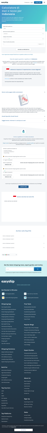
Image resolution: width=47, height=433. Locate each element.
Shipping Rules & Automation (8, 314)
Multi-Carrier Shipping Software (8, 309)
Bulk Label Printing (5, 324)
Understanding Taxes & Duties (31, 358)
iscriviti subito (30, 143)
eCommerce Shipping (6, 370)
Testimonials (27, 386)
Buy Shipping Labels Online (7, 321)
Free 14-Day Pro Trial (28, 401)
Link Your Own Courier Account (8, 331)
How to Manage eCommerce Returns (32, 365)
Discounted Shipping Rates (7, 319)
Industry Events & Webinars (30, 370)
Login (31, 2)
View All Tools (27, 319)
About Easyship (27, 381)
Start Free (38, 2)
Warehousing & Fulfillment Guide (31, 367)
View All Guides (27, 372)
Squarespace (4, 421)
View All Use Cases (5, 382)
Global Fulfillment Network (7, 352)
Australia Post (4, 403)
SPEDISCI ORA (8, 164)
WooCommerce (4, 418)
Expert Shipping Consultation (8, 361)
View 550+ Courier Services (7, 408)
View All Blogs (27, 344)
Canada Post (4, 400)
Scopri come (6, 143)
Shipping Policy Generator (30, 314)
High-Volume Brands (6, 372)
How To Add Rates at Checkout (31, 363)
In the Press (26, 388)
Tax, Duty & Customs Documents (8, 328)
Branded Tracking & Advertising (8, 333)
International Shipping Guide (30, 355)
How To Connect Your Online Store (31, 360)
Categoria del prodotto (7, 36)
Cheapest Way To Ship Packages (31, 327)
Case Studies (27, 383)
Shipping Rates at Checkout (7, 316)
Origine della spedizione (7, 26)
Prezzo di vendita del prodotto (9, 41)
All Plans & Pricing (28, 404)
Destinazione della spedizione (9, 31)
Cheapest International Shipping (31, 330)
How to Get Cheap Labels (29, 335)
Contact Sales (27, 415)
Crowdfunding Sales (28, 420)
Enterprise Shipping (6, 375)
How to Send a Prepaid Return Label (32, 332)
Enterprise (27, 2)
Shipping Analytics (5, 338)
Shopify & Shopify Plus (6, 416)
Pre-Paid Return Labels (6, 336)
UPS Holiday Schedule (29, 339)
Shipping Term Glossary (29, 316)
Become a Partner (28, 406)
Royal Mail (3, 405)
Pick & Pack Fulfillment (6, 354)
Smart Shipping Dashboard (7, 311)
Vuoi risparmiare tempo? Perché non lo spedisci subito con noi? (16, 54)
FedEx (2, 395)
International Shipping (6, 326)
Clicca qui (7, 78)
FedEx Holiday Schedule (29, 342)
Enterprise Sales (27, 417)
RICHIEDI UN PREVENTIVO (23, 49)
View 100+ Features (5, 343)
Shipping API (4, 341)
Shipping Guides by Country (30, 353)
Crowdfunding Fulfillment (7, 359)
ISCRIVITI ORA (23, 186)
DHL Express (4, 398)
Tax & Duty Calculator (29, 309)
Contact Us (26, 393)
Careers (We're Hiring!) (29, 391)
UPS (2, 393)
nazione (35, 62)
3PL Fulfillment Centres (6, 356)
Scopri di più (13, 426)
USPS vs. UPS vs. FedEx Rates (30, 337)
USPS (2, 391)
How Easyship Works (6, 307)
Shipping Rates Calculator (30, 307)
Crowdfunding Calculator (29, 311)
